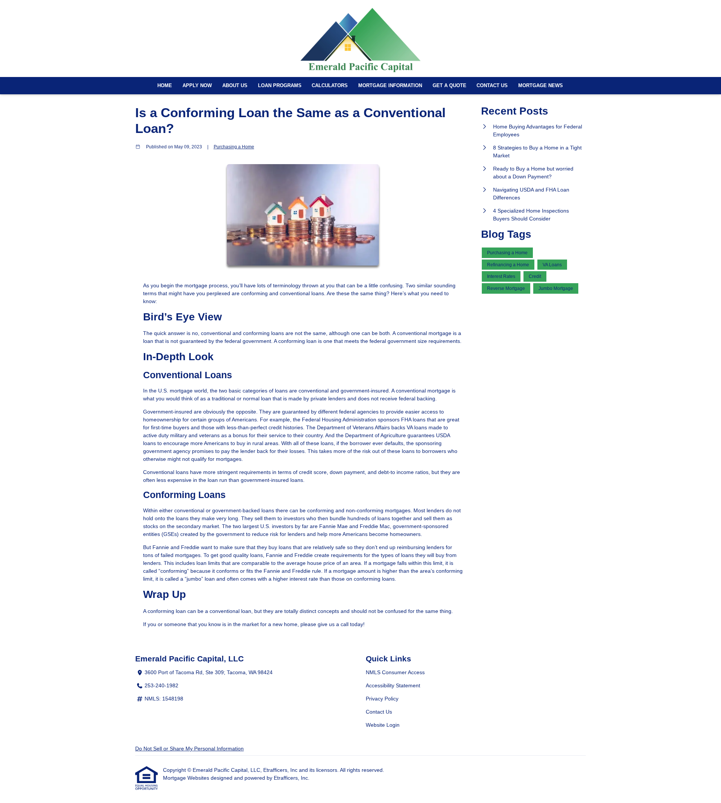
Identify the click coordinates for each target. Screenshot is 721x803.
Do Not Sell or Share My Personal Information (189, 749)
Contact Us (492, 85)
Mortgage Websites (187, 778)
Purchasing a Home (234, 146)
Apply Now (197, 85)
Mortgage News (540, 85)
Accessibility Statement (393, 685)
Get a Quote (449, 85)
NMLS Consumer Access (395, 672)
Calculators (330, 85)
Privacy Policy (382, 699)
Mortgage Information (390, 85)
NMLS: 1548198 (164, 699)
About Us (234, 85)
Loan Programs (280, 85)
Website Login (383, 725)
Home (164, 85)
